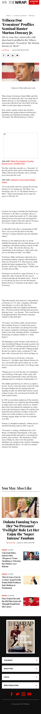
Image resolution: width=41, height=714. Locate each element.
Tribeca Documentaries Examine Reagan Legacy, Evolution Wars (18, 162)
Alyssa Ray (11, 543)
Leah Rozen (5, 50)
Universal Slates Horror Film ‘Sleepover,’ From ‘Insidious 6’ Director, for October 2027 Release (11, 559)
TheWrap (8, 660)
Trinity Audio (23, 88)
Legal (6, 677)
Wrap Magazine (11, 685)
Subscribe (34, 2)
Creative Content (20, 16)
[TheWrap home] (18, 2)
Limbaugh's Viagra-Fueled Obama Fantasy (18, 180)
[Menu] (4, 2)
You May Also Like (17, 488)
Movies (32, 16)
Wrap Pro (8, 668)
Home (8, 16)
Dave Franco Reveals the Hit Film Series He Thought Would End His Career (11, 602)
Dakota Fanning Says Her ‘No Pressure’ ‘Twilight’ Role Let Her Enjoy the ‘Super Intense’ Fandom (20, 530)
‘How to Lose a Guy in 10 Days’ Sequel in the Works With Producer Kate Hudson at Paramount (11, 582)
